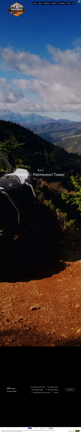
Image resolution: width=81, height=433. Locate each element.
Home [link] (35, 3)
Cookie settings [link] (71, 431)
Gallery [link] (40, 3)
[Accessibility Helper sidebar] (79, 1)
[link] (17, 9)
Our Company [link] (62, 3)
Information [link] (70, 389)
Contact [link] (68, 3)
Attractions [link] (54, 3)
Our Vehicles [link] (46, 3)
